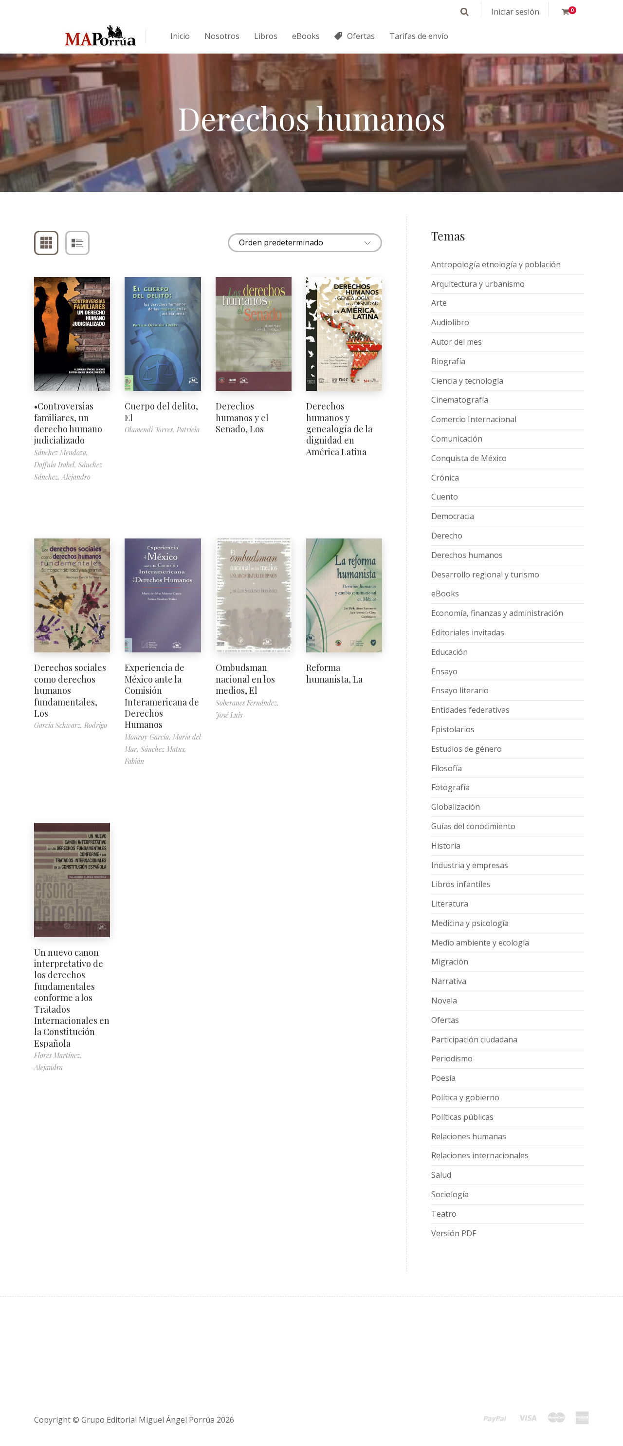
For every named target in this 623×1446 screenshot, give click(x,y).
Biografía (448, 361)
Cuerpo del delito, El (161, 411)
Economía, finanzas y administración (497, 613)
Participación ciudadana (474, 1039)
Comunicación (456, 438)
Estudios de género (466, 748)
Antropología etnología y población (496, 264)
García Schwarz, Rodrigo (70, 725)
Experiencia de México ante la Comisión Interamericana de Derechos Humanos (162, 696)
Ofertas (445, 1020)
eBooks (445, 593)
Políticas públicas (462, 1117)
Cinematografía (459, 399)
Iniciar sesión (515, 11)
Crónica (445, 477)
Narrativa (448, 981)
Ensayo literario (460, 690)
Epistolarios (453, 729)
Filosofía (446, 768)
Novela (444, 1000)
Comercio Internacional (473, 419)
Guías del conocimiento (473, 826)
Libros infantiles (461, 884)
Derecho (446, 535)
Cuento (444, 496)
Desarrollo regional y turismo (485, 574)
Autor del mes (456, 341)
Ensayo (444, 671)
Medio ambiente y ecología (480, 942)
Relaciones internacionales (480, 1155)
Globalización (455, 806)
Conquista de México (469, 458)
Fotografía (450, 787)
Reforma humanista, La (334, 673)
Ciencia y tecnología (467, 380)
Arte (439, 302)
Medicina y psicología (470, 923)
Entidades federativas (470, 709)
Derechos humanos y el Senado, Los (242, 417)
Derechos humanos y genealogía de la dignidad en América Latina (339, 429)
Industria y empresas (469, 865)
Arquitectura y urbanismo (478, 283)
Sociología (450, 1194)
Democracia (452, 516)
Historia (445, 845)
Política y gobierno (465, 1097)
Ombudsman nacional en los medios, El (245, 679)
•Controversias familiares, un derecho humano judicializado (68, 423)
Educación (449, 652)
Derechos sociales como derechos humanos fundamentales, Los (70, 690)
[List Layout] (77, 243)
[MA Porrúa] (99, 36)
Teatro (444, 1213)
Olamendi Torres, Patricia (162, 429)
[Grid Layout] (46, 243)
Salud (441, 1174)
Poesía (443, 1078)
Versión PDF (453, 1233)
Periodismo (452, 1058)
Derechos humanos (467, 555)
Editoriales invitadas (467, 632)
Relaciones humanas (468, 1136)
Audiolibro (450, 322)
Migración (449, 961)
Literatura (449, 903)
